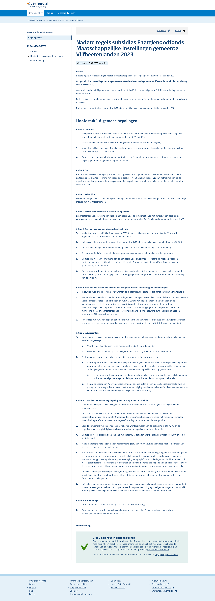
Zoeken (50, 13)
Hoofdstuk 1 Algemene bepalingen (45, 56)
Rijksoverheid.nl (159, 584)
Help (31, 590)
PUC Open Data (118, 587)
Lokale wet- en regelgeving (47, 20)
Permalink (161, 30)
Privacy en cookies (78, 584)
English (32, 587)
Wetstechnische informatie (40, 32)
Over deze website (37, 580)
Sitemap (74, 590)
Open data (116, 580)
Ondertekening (37, 60)
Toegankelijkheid (78, 587)
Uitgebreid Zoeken (66, 13)
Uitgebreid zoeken (67, 20)
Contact (32, 584)
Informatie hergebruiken (81, 580)
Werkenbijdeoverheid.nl (163, 590)
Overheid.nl (34, 14)
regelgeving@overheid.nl (166, 554)
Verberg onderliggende (29, 56)
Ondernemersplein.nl (161, 587)
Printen (178, 30)
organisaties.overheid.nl (158, 549)
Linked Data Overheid (121, 584)
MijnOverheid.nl (159, 580)
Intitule (33, 51)
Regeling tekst (35, 37)
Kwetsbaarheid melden (81, 594)
